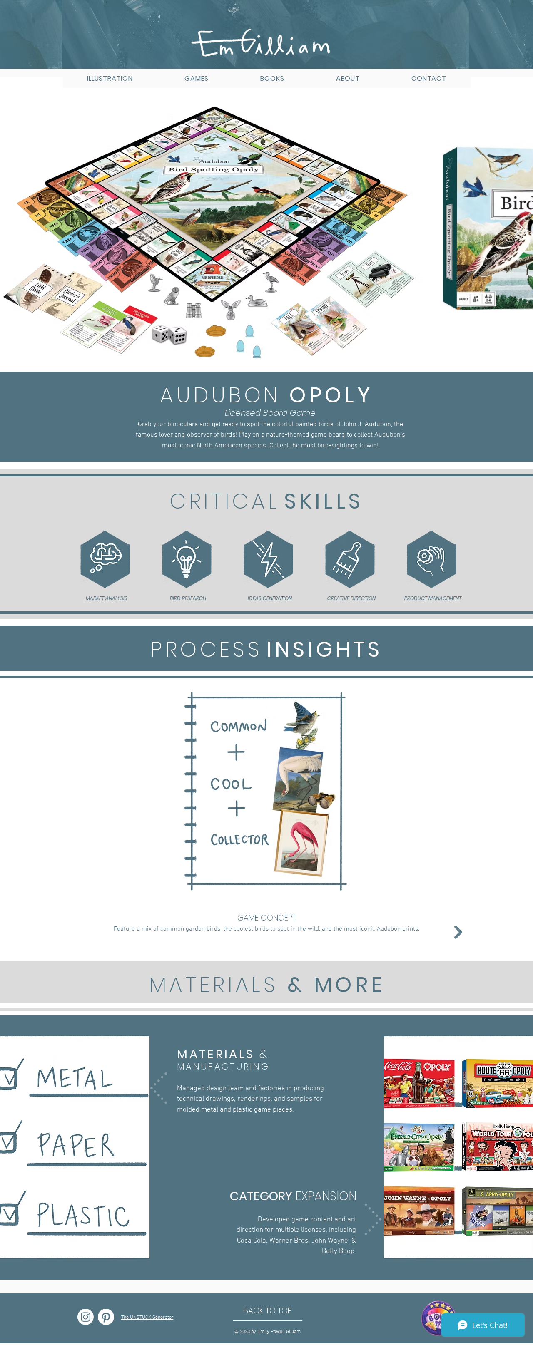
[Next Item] (518, 228)
